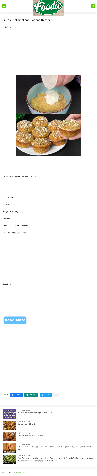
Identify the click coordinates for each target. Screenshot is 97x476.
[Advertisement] (48, 54)
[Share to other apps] (56, 395)
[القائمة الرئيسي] (4, 6)
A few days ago (25, 410)
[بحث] (93, 6)
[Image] (9, 414)
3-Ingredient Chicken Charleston (30, 436)
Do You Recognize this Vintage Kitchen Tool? (35, 413)
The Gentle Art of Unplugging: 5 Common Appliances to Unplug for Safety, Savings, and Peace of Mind (54, 448)
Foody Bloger (22, 472)
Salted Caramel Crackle (27, 424)
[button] (16, 395)
